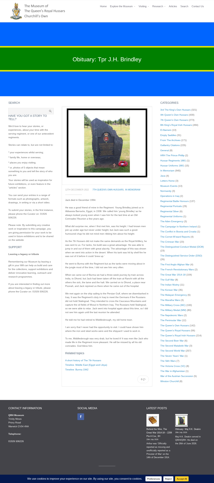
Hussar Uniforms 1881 (172, 165)
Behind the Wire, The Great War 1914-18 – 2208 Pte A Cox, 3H (159, 432)
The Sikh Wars (168, 361)
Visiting (142, 6)
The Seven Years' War (172, 356)
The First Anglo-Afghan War (175, 264)
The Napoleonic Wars (171, 315)
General (164, 150)
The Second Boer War (172, 340)
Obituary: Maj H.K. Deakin (188, 429)
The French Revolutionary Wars (177, 269)
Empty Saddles (168, 135)
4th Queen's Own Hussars (174, 114)
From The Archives (170, 140)
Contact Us (198, 6)
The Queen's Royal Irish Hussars (177, 335)
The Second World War (172, 350)
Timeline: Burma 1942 (76, 369)
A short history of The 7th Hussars (83, 360)
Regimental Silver (169, 211)
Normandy (165, 191)
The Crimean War (169, 241)
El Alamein (165, 130)
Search (184, 6)
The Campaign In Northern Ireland (178, 226)
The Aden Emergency (171, 221)
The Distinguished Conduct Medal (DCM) (182, 246)
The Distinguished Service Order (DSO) (181, 255)
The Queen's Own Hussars (174, 325)
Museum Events (168, 186)
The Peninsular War (170, 320)
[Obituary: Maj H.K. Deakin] (181, 421)
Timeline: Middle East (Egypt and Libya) (86, 365)
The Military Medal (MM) (173, 310)
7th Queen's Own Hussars (108, 190)
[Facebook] (80, 416)
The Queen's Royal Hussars (175, 330)
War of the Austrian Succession (176, 376)
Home (103, 6)
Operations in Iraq (169, 196)
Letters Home (167, 180)
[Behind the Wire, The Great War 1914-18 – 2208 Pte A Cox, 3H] (152, 421)
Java (162, 175)
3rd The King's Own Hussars (175, 109)
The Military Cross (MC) (173, 305)
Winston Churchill (169, 381)
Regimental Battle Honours (174, 201)
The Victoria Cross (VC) (172, 366)
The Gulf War (167, 279)
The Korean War (169, 290)
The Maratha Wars (170, 300)
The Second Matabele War (174, 345)
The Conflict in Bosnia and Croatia (178, 231)
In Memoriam (132, 190)
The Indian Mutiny (169, 284)
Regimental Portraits (171, 206)
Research (157, 6)
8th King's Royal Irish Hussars (176, 125)
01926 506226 (16, 441)
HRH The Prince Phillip (172, 155)
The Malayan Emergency (173, 295)
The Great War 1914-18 (173, 274)
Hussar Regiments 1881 (173, 160)
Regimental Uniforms (171, 216)
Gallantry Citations (170, 145)
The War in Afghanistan (172, 371)
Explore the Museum (121, 6)
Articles (173, 6)
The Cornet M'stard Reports (175, 236)
